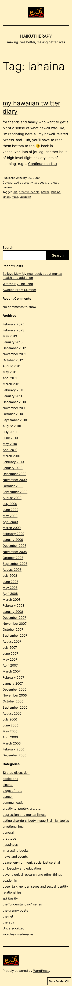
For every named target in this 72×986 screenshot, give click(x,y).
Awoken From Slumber (19, 290)
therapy (8, 922)
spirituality (10, 898)
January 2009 (13, 540)
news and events (15, 856)
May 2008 (10, 587)
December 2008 (14, 545)
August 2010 (12, 426)
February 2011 (13, 390)
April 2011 (10, 378)
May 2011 (9, 372)
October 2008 (13, 558)
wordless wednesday (18, 934)
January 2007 (13, 683)
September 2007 (15, 635)
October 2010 (13, 414)
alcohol (8, 785)
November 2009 (15, 480)
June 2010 (10, 438)
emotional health (15, 826)
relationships (12, 892)
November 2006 (15, 695)
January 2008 (13, 611)
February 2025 (13, 324)
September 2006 (15, 707)
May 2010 (10, 444)
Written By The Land (18, 284)
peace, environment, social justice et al (31, 862)
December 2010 (14, 402)
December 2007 (14, 617)
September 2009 (15, 492)
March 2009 (12, 528)
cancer (8, 796)
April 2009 (10, 522)
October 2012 (13, 360)
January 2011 (12, 396)
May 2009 (10, 516)
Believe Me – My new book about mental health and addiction (32, 276)
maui (15, 196)
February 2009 (13, 534)
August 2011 (11, 366)
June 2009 (10, 510)
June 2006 (10, 725)
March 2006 (12, 743)
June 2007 (10, 653)
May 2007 (10, 659)
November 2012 (14, 354)
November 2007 (15, 623)
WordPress (41, 971)
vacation (25, 196)
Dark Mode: (56, 981)
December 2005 (14, 755)
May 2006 (10, 731)
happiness (10, 844)
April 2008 (10, 593)
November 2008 (15, 552)
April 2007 (10, 665)
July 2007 (10, 647)
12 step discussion (16, 772)
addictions (10, 779)
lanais (6, 196)
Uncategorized (13, 928)
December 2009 (14, 474)
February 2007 (13, 677)
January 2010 (13, 468)
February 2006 (13, 749)
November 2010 (14, 408)
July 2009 (10, 504)
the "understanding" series (22, 904)
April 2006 (10, 737)
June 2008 (10, 582)
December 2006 (14, 689)
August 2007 (12, 641)
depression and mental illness (24, 814)
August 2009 (12, 498)
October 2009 (13, 486)
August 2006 (12, 713)
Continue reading (42, 164)
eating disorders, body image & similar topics (36, 820)
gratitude (9, 838)
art (15, 192)
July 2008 (10, 575)
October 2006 (13, 701)
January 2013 (13, 342)
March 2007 (11, 671)
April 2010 (10, 450)
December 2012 (14, 348)
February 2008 (13, 605)
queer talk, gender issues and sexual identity (35, 886)
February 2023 (13, 330)
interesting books (15, 850)
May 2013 (10, 336)
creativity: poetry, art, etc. (41, 182)
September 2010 (15, 420)
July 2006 (10, 719)
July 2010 (10, 432)
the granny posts (15, 910)
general (7, 187)
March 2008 (12, 599)
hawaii (45, 192)
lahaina (55, 192)
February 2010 (13, 462)
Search (8, 247)
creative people (29, 192)
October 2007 (13, 629)
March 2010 (11, 456)
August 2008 (12, 569)
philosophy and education (22, 868)
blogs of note (12, 790)
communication (14, 802)
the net (8, 916)
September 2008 (15, 564)
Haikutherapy (36, 36)
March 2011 (11, 384)
